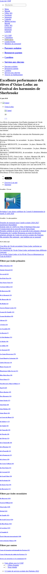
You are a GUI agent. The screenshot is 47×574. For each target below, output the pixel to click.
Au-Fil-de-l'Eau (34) (5, 278)
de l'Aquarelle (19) (5, 430)
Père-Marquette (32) (5, 396)
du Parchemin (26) (5, 480)
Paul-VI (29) (3, 388)
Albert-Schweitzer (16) (6, 265)
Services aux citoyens (14, 62)
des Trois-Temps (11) (5, 467)
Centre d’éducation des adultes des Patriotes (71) (13, 554)
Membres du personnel (13, 44)
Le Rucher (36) (4, 341)
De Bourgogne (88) (5, 291)
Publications (9, 40)
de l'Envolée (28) (4, 434)
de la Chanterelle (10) (6, 442)
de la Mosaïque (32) (5, 447)
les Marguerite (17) (5, 489)
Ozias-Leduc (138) (5, 507)
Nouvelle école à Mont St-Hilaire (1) (10, 383)
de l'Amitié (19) (4, 425)
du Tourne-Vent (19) (5, 484)
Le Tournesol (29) (5, 350)
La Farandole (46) (5, 328)
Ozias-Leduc (9, 107)
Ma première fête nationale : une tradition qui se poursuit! (20, 237)
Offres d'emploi (13, 565)
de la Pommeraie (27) (6, 455)
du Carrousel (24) (5, 472)
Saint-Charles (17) (5, 400)
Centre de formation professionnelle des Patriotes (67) (15, 550)
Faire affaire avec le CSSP (14, 563)
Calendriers (9, 38)
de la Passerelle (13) (5, 451)
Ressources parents (13, 52)
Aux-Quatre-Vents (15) (6, 282)
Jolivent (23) (3, 320)
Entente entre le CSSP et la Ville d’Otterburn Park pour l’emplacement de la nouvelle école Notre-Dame (20, 228)
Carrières (9, 57)
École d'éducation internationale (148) (10, 536)
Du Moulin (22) (4, 303)
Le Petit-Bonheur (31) (6, 337)
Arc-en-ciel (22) (4, 274)
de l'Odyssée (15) (4, 438)
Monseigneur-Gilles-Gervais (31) (9, 371)
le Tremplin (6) (4, 532)
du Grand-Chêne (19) (6, 476)
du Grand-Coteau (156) (6, 519)
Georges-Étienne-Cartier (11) (8, 308)
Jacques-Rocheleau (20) (6, 316)
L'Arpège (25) (4, 324)
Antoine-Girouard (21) (6, 270)
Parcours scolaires (13, 48)
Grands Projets (10, 42)
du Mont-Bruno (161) (6, 523)
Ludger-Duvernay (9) (6, 362)
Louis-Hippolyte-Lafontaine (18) (9, 358)
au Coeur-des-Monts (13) (7, 417)
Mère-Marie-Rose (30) (6, 375)
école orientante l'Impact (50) (8, 540)
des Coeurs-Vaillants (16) (7, 463)
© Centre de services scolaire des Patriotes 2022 (22, 571)
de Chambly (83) (4, 515)
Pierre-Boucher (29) (5, 392)
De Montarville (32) (5, 299)
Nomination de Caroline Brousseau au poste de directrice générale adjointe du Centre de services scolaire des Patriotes (21, 234)
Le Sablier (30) (4, 345)
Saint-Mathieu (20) (5, 409)
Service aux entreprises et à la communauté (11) (13, 558)
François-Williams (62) (6, 502)
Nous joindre (12, 567)
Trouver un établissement (14, 75)
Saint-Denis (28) (4, 404)
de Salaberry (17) (5, 421)
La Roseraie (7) (4, 333)
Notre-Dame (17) (4, 379)
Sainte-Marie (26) (5, 413)
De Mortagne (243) (5, 498)
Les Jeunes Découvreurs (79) (8, 354)
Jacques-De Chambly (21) (7, 312)
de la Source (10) (4, 459)
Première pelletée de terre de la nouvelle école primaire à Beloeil (23, 231)
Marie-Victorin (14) (5, 366)
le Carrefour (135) (5, 528)
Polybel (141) (3, 511)
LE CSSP (8, 35)
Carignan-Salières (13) (6, 286)
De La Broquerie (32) (6, 295)
